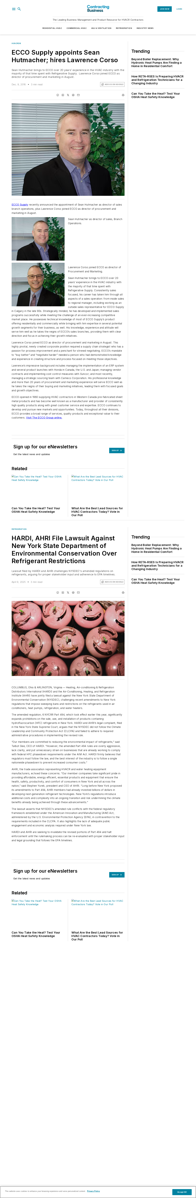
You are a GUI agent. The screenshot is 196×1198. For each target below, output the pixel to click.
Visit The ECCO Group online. (44, 417)
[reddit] (73, 95)
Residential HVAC (52, 28)
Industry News (145, 28)
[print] (123, 95)
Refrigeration (124, 28)
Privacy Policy (93, 1191)
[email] (78, 95)
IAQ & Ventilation (101, 28)
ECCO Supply (20, 204)
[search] (19, 9)
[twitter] (68, 95)
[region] (98, 1192)
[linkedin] (62, 95)
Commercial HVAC (77, 28)
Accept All (182, 1192)
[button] (14, 9)
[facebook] (57, 95)
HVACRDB (16, 43)
